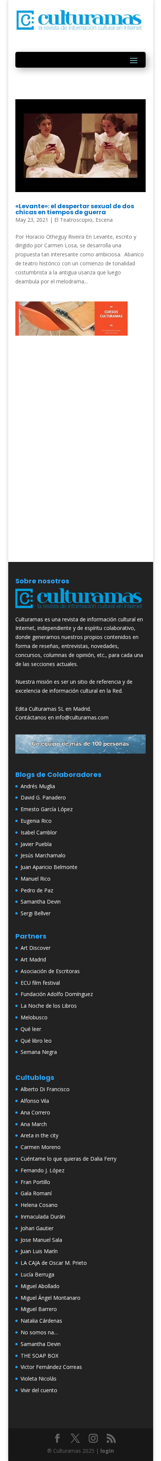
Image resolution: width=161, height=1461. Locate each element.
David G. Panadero (43, 797)
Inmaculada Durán (43, 1216)
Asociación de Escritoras (50, 971)
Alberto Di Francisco (45, 1089)
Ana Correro (35, 1112)
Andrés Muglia (38, 786)
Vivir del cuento (39, 1390)
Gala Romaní (36, 1193)
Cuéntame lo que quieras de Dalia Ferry (68, 1158)
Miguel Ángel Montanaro (50, 1297)
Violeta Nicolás (39, 1378)
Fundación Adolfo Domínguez (57, 994)
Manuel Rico (36, 878)
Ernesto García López (47, 809)
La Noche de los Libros (49, 1005)
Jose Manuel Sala (41, 1239)
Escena (104, 219)
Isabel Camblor (39, 832)
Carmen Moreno (41, 1147)
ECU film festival (40, 982)
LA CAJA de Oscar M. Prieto (54, 1262)
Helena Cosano (39, 1204)
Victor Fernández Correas (51, 1366)
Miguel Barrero (39, 1309)
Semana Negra (39, 1051)
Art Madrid (33, 959)
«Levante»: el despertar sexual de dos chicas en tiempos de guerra (74, 209)
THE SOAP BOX (39, 1355)
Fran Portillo (35, 1181)
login (107, 1450)
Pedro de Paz (37, 890)
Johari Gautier (37, 1228)
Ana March (34, 1124)
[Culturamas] (80, 610)
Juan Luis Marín (39, 1251)
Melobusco (34, 1017)
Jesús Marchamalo (43, 855)
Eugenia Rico (36, 820)
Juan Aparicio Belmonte (49, 867)
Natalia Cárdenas (41, 1320)
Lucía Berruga (37, 1274)
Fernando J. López (42, 1170)
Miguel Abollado (40, 1286)
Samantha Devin (41, 901)
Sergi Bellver (36, 913)
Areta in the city (39, 1135)
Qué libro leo (36, 1040)
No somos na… (39, 1332)
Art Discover (36, 947)
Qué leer (31, 1029)
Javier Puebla (36, 844)
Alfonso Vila (35, 1100)
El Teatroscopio (73, 219)
